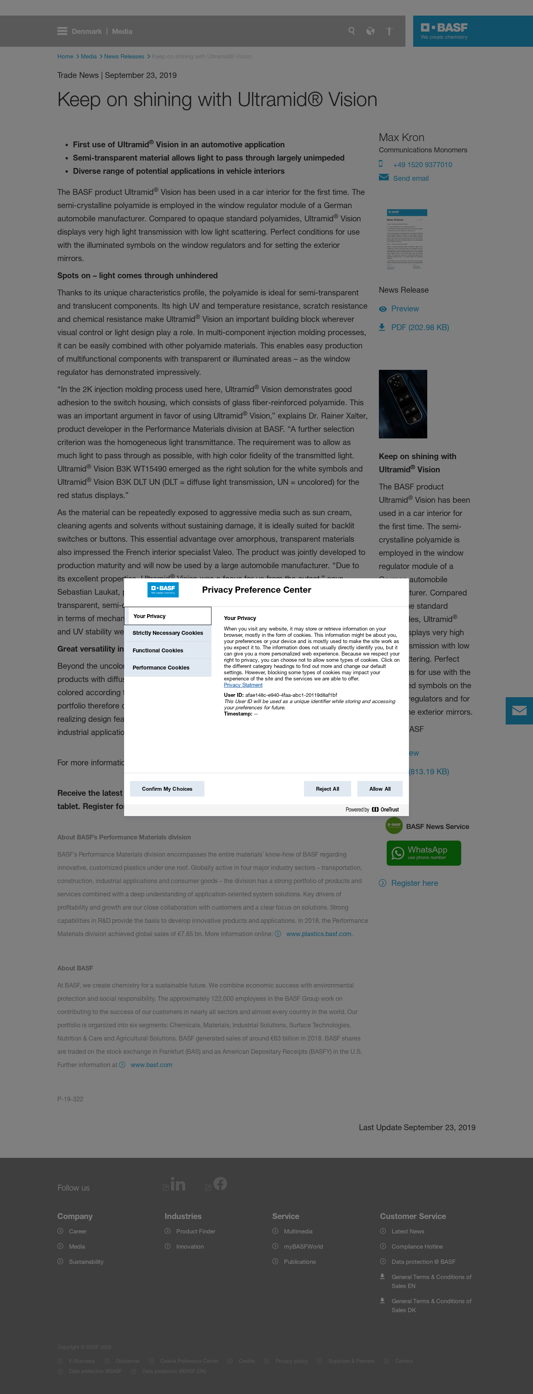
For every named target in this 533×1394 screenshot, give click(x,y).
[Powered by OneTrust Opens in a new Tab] (375, 811)
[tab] (168, 616)
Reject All (327, 789)
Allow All (380, 789)
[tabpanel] (313, 670)
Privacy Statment (243, 685)
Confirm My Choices (167, 789)
